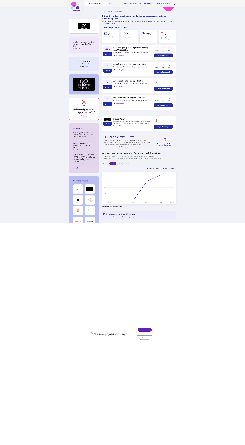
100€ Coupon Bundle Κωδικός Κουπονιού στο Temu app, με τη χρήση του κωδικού (84, 111)
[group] (139, 188)
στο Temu (76, 139)
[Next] (97, 109)
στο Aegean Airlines (79, 164)
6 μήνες (113, 163)
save (163, 50)
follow (156, 122)
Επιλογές (144, 338)
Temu (83, 105)
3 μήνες (105, 163)
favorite (156, 50)
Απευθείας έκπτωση (170, 169)
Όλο (126, 163)
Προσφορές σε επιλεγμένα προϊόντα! (129, 97)
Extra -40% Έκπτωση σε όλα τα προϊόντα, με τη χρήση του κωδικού (83, 145)
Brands (110, 11)
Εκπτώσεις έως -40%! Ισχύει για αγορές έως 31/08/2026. (130, 48)
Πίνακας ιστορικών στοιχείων (113, 207)
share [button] (169, 50)
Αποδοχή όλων (144, 330)
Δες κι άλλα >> (77, 168)
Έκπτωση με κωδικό (154, 169)
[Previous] (71, 109)
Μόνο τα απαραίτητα (145, 334)
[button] (84, 48)
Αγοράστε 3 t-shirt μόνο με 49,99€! (128, 80)
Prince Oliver (118, 11)
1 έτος (120, 163)
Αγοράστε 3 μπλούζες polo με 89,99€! (129, 64)
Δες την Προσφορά (163, 55)
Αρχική (104, 11)
